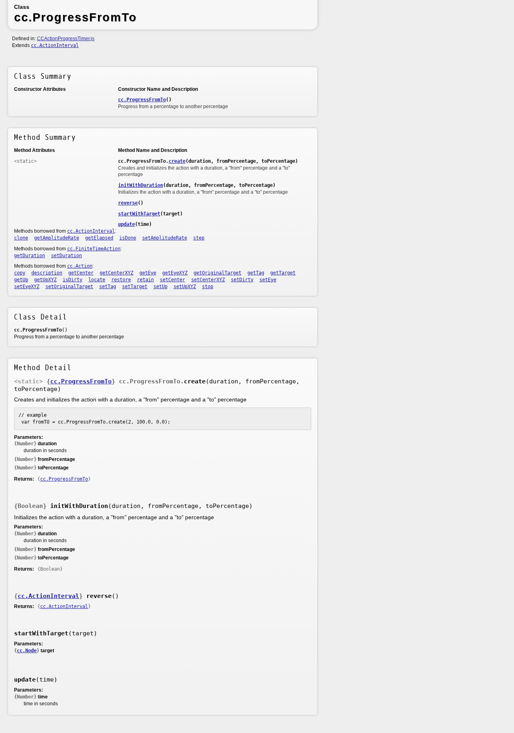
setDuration (66, 255)
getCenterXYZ (116, 273)
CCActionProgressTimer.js (65, 38)
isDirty (72, 280)
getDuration (29, 255)
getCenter (81, 273)
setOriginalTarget (69, 286)
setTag (107, 286)
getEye (147, 273)
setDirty (242, 280)
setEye (267, 280)
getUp (21, 280)
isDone (127, 238)
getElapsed (99, 238)
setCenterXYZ (208, 280)
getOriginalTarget (217, 273)
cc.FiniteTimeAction (93, 249)
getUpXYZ (45, 280)
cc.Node (27, 650)
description (46, 273)
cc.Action (79, 266)
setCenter (172, 280)
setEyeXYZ (26, 286)
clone (21, 238)
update (126, 224)
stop (207, 286)
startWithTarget (139, 214)
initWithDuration (140, 185)
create (177, 161)
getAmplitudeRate (56, 238)
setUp (160, 286)
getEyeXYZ (175, 273)
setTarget (134, 286)
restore (121, 280)
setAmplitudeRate (164, 238)
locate (96, 280)
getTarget (283, 273)
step (198, 238)
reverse (128, 203)
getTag (255, 273)
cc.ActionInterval (55, 45)
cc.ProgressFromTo (142, 99)
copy (19, 273)
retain (145, 280)
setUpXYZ (184, 286)
